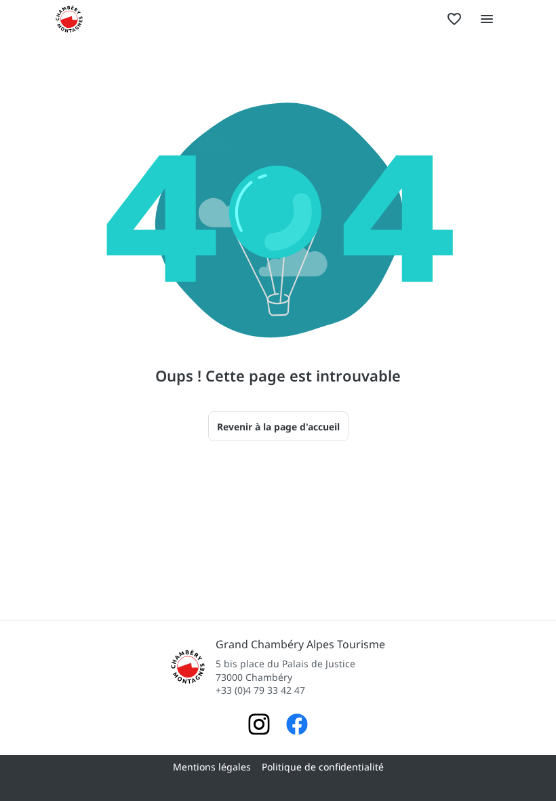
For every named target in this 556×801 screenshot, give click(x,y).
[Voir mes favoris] (454, 19)
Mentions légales (212, 766)
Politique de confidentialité (323, 766)
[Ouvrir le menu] (486, 19)
